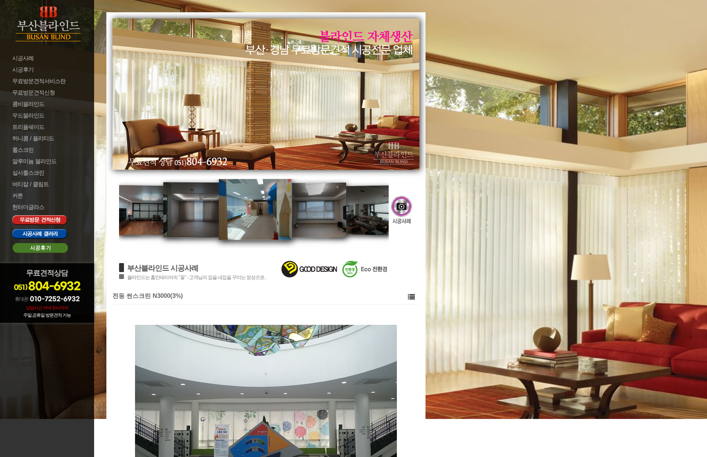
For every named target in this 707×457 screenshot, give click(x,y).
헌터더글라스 (28, 207)
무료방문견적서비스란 (38, 81)
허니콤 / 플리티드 (33, 138)
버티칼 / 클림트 (30, 184)
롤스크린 (23, 149)
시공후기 (23, 69)
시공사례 (23, 58)
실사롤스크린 (28, 172)
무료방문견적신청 (33, 92)
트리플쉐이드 (28, 127)
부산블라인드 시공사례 (162, 268)
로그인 (19, 328)
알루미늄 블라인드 (34, 161)
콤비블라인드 (28, 104)
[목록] (411, 297)
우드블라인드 (28, 115)
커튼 (17, 195)
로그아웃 (22, 339)
